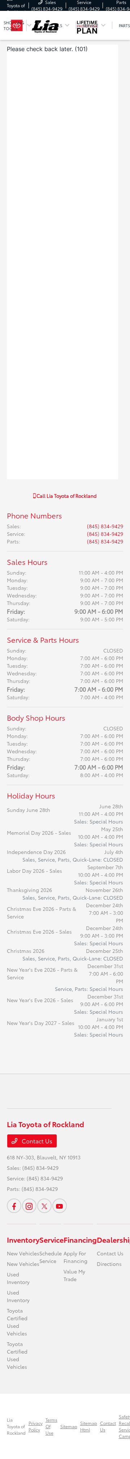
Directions (109, 1263)
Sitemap (68, 1426)
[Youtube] (59, 1206)
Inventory (23, 1239)
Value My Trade (74, 1275)
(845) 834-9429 (105, 526)
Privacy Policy (36, 1426)
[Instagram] (29, 1206)
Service (51, 1239)
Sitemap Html (88, 1426)
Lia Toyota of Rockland (16, 1426)
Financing (80, 1239)
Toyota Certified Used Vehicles (17, 1322)
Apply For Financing (75, 1257)
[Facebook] (14, 1206)
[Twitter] (44, 1206)
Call (65, 495)
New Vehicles (23, 1253)
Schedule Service (50, 1257)
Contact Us (36, 1141)
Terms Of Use (51, 1426)
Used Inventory (18, 1278)
